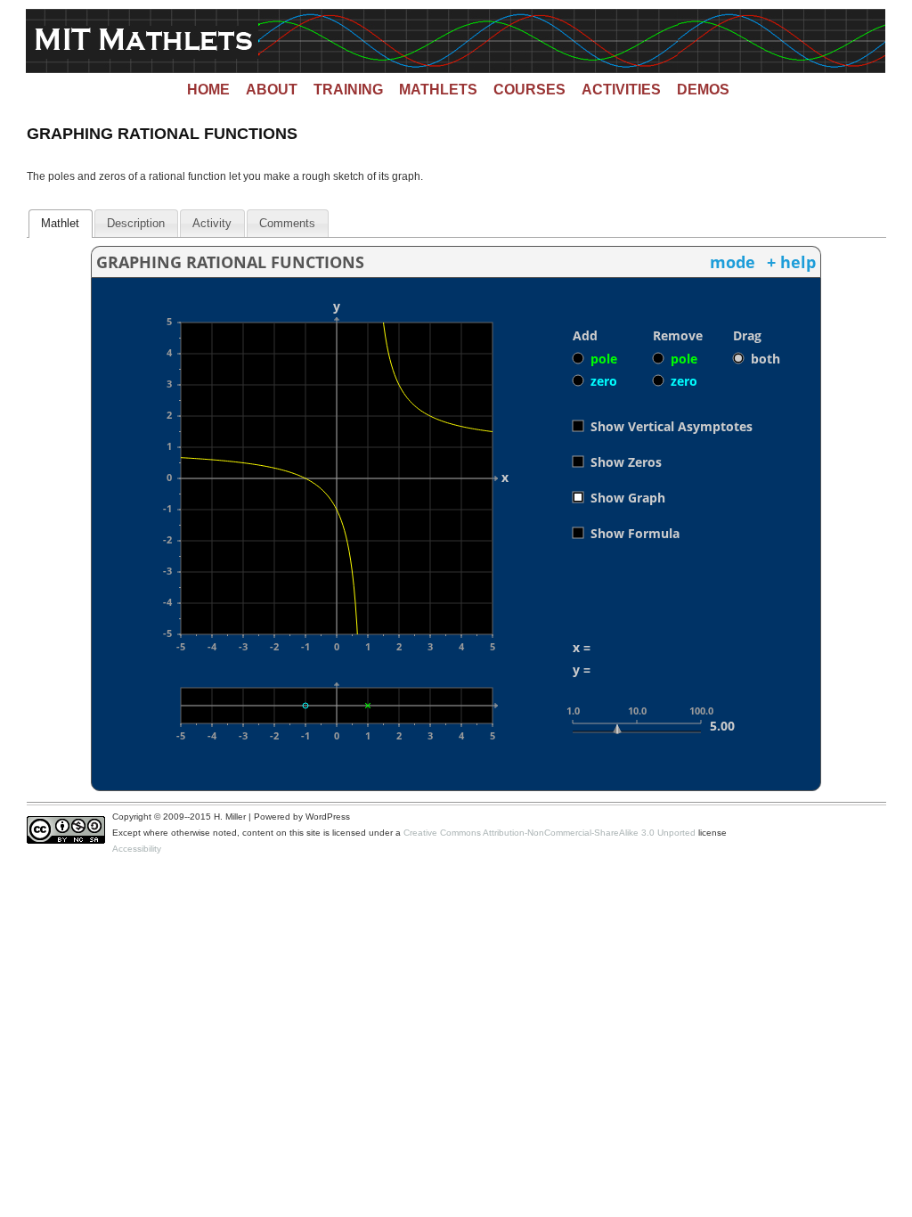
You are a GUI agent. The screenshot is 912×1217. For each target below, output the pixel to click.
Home (208, 89)
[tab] (60, 223)
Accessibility (136, 849)
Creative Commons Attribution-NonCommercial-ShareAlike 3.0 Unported (549, 832)
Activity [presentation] (212, 223)
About (271, 89)
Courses (529, 89)
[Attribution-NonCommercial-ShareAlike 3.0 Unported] (69, 840)
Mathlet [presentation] (60, 223)
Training (348, 89)
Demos (703, 89)
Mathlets (438, 89)
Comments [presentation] (287, 223)
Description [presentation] (136, 223)
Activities (621, 89)
